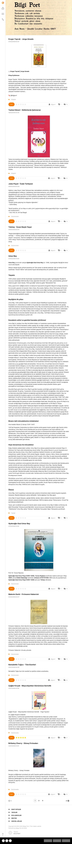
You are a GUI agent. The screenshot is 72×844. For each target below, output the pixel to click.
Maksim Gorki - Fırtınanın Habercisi (23, 594)
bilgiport (53, 104)
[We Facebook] (6, 840)
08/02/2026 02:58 (13, 186)
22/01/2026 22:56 (13, 688)
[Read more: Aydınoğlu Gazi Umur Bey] (11, 589)
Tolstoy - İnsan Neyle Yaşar (20, 227)
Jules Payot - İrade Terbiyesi (20, 184)
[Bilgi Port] (3, 3)
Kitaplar (13, 99)
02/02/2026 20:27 (13, 597)
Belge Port (26, 826)
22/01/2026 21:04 (13, 746)
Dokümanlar (15, 216)
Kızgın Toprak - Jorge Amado (20, 39)
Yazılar (13, 513)
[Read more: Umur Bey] (11, 518)
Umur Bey (12, 256)
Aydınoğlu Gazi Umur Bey (19, 523)
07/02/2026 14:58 (13, 526)
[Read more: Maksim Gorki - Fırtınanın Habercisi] (11, 659)
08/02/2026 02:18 (13, 229)
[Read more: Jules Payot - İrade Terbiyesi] (11, 221)
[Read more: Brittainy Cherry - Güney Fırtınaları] (11, 794)
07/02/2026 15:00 (13, 258)
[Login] (3, 8)
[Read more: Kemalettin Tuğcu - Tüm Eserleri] (11, 680)
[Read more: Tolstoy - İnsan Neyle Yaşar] (11, 250)
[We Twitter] (3, 840)
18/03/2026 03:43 (13, 112)
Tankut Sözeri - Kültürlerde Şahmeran (24, 110)
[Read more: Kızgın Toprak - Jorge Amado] (11, 104)
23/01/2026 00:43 (13, 667)
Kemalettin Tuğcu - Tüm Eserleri (22, 665)
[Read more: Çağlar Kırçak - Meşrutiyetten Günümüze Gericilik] (11, 738)
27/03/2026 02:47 (13, 41)
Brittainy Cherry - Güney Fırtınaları (23, 743)
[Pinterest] (10, 840)
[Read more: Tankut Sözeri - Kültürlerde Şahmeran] (11, 178)
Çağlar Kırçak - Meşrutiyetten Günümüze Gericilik (29, 686)
